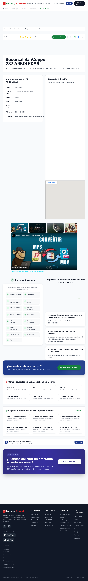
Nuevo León (77, 522)
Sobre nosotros (8, 561)
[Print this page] (70, 37)
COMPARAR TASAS (68, 462)
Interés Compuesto (65, 520)
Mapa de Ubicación (31, 29)
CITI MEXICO (49, 525)
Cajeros (49, 3)
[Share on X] (82, 37)
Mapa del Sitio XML (8, 567)
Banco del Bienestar (37, 520)
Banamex (33, 525)
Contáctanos (6, 558)
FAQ (40, 29)
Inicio (6, 8)
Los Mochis (33, 8)
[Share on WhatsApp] (75, 37)
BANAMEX (48, 522)
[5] (30, 37)
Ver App (80, 442)
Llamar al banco (60, 37)
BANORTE (48, 514)
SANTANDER (49, 520)
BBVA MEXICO (49, 517)
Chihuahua (77, 538)
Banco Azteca (35, 517)
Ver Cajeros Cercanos (70, 368)
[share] (73, 235)
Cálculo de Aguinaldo (65, 528)
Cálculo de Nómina (65, 522)
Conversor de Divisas (65, 514)
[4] (28, 37)
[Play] (55, 227)
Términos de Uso (7, 555)
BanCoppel (15, 8)
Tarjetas (30, 3)
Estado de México (79, 525)
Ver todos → (78, 410)
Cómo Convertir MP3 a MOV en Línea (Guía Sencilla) (35, 236)
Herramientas (60, 3)
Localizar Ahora (78, 3)
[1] (21, 37)
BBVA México (35, 514)
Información (12, 29)
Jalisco (76, 519)
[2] (23, 37)
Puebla (76, 529)
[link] (13, 235)
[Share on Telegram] (78, 37)
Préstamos (40, 3)
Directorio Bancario (8, 564)
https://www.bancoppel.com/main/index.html (29, 116)
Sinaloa (24, 8)
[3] (25, 37)
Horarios (20, 29)
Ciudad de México (79, 516)
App (70, 3)
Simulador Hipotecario (65, 531)
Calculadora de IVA (65, 517)
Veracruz (76, 535)
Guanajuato (77, 532)
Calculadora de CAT (65, 525)
